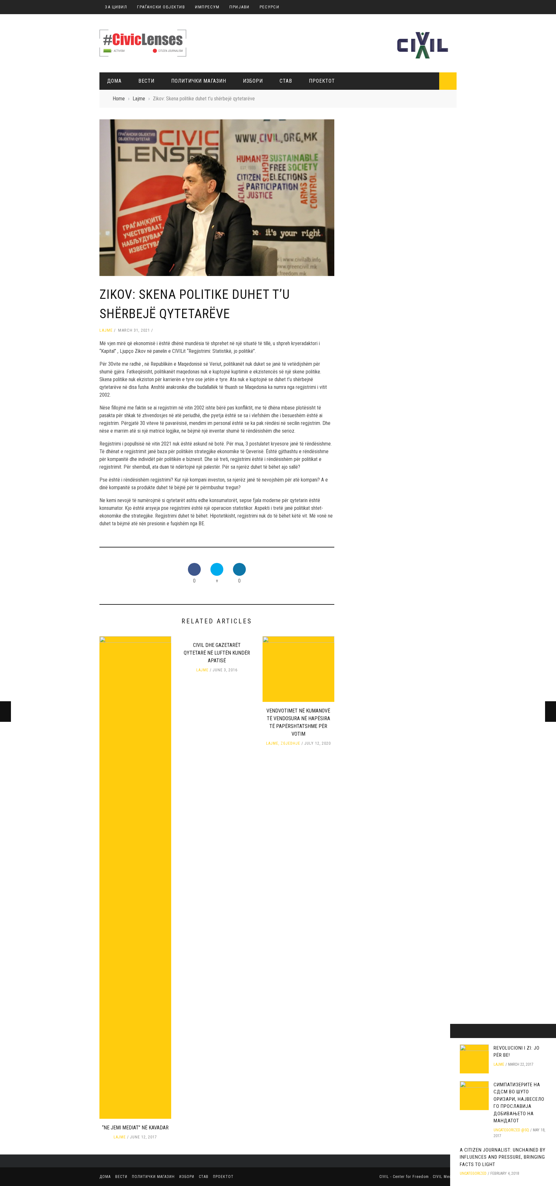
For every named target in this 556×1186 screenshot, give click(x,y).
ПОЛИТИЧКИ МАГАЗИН (198, 81)
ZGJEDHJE (290, 743)
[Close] (457, 1031)
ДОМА (114, 81)
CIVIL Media (444, 1176)
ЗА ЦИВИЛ (116, 7)
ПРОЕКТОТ (322, 81)
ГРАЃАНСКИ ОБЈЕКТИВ (161, 7)
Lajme (106, 330)
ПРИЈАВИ (239, 7)
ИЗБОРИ (253, 81)
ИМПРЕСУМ (207, 7)
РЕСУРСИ (270, 7)
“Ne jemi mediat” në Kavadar (135, 1128)
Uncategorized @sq (511, 1130)
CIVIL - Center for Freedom (404, 1176)
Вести (146, 81)
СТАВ (286, 81)
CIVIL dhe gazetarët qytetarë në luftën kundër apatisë (217, 653)
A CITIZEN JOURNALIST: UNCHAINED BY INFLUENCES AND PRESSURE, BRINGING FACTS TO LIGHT (502, 1157)
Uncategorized (473, 1173)
